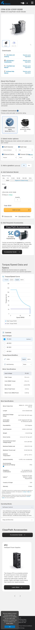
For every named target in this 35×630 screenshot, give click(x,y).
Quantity (17, 197)
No (24, 165)
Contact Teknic (26, 491)
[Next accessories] (20, 596)
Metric (22, 279)
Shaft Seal (23, 147)
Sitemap (22, 628)
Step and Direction (8, 520)
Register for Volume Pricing (21, 180)
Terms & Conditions (27, 626)
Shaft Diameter (8, 147)
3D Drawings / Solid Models (9, 61)
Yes (29, 165)
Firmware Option (25, 154)
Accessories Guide (10, 252)
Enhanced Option (8, 154)
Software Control (8, 507)
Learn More (15, 587)
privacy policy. (9, 623)
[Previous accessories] (15, 596)
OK (10, 626)
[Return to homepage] (5, 4)
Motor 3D (14, 46)
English (17, 279)
